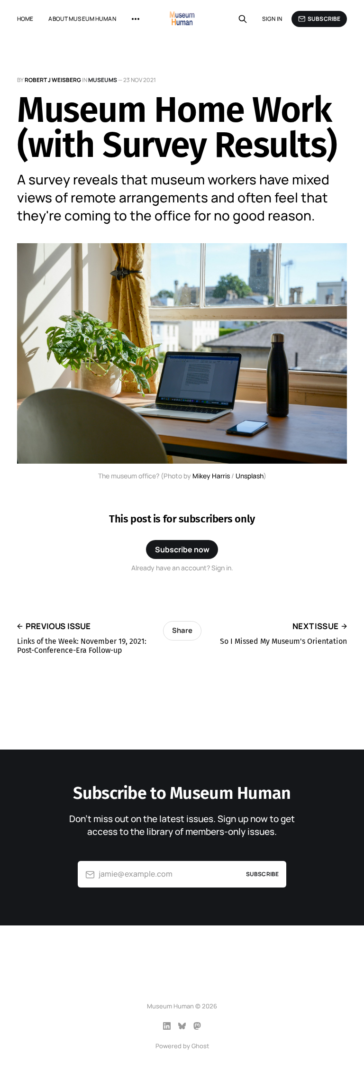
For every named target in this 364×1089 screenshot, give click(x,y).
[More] (135, 19)
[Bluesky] (182, 1026)
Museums (102, 80)
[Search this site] (243, 19)
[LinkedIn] (167, 1026)
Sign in (272, 19)
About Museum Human (82, 19)
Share (182, 630)
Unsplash (250, 475)
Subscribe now (182, 549)
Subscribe (324, 19)
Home (25, 19)
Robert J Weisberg (53, 80)
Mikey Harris (211, 475)
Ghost (200, 1046)
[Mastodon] (197, 1026)
